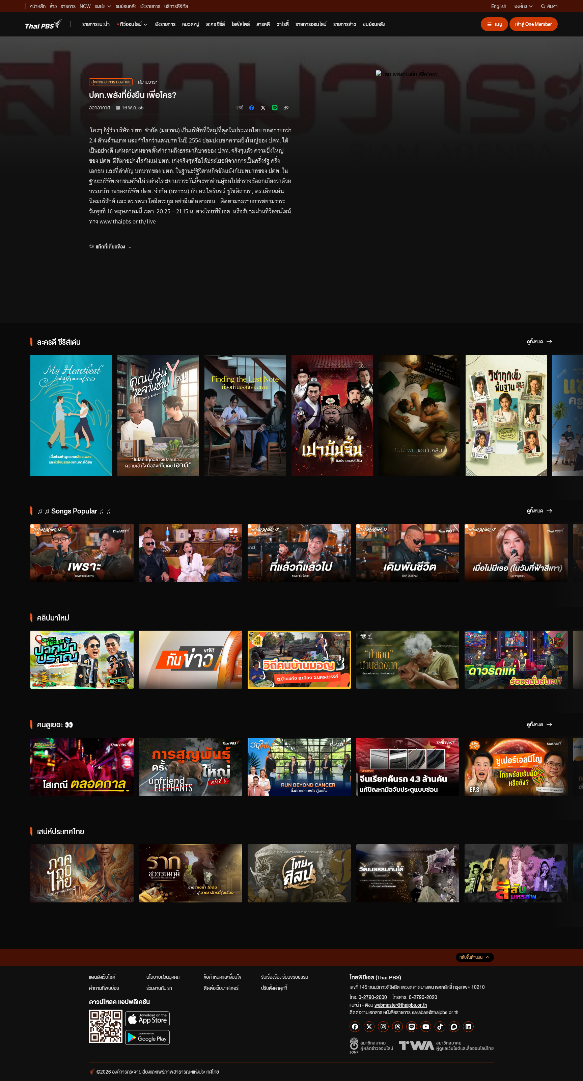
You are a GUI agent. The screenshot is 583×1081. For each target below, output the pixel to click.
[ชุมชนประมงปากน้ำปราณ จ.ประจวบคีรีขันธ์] (82, 660)
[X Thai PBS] (369, 1026)
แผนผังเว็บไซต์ (102, 976)
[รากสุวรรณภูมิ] (190, 873)
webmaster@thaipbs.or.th (400, 1004)
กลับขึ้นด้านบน (471, 957)
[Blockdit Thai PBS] (454, 1026)
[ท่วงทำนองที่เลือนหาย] (245, 415)
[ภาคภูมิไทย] (82, 873)
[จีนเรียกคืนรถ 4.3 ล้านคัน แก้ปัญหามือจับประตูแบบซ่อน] (408, 767)
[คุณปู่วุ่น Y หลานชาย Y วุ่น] (158, 415)
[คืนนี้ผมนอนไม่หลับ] (419, 415)
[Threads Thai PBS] (397, 1026)
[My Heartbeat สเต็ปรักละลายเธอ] (71, 415)
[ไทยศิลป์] (299, 873)
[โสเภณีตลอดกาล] (82, 767)
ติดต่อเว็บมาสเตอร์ (221, 987)
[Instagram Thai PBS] (383, 1026)
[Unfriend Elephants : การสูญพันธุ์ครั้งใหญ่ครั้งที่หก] (190, 767)
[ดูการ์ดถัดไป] (569, 415)
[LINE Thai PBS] (411, 1026)
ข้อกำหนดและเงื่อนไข (222, 976)
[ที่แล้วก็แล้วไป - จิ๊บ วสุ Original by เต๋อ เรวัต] (299, 553)
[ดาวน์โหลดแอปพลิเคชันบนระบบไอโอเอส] (147, 1018)
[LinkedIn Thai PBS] (468, 1026)
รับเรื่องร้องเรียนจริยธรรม (284, 976)
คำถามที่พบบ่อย (104, 987)
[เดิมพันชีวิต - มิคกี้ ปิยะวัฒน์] (408, 553)
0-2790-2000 (373, 997)
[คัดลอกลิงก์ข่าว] (286, 108)
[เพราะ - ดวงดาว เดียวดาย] (82, 553)
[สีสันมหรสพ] (516, 873)
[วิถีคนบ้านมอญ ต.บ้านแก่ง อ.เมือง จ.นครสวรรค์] (299, 660)
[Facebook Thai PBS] (355, 1026)
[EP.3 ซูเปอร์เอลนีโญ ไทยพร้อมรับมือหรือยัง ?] (516, 767)
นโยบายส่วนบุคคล (162, 976)
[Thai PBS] (43, 24)
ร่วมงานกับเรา (159, 987)
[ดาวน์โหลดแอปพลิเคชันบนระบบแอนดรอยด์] (147, 1037)
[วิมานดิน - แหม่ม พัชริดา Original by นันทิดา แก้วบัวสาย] (190, 553)
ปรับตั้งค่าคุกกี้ (274, 987)
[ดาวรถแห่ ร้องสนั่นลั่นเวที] (516, 660)
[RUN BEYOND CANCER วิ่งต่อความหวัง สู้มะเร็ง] (299, 767)
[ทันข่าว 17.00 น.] (190, 660)
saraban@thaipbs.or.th (435, 1012)
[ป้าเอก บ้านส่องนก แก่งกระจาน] (408, 660)
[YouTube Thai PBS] (425, 1026)
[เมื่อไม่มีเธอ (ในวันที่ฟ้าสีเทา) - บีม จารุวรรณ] (516, 553)
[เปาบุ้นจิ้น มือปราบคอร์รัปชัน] (332, 415)
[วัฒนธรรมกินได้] (408, 873)
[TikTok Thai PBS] (440, 1026)
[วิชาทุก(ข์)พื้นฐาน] (506, 415)
